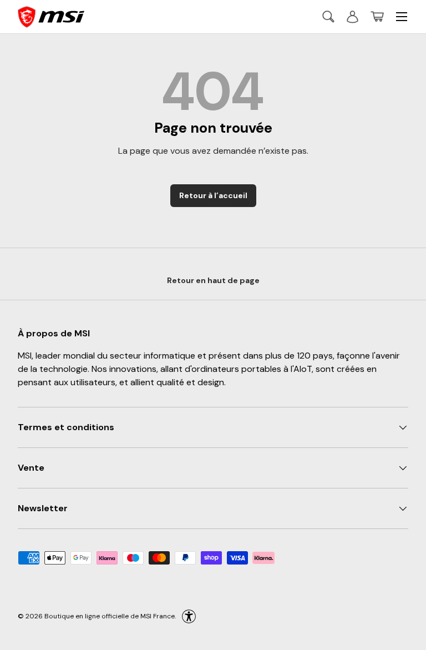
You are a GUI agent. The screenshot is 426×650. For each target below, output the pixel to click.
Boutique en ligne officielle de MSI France (109, 616)
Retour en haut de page (213, 280)
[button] (377, 16)
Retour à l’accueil (213, 195)
